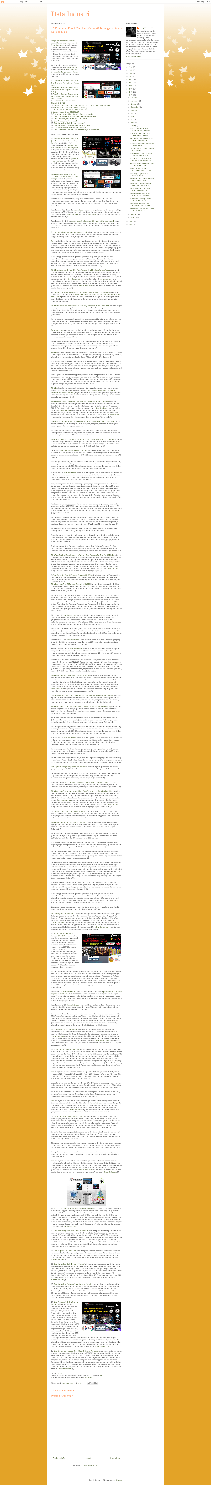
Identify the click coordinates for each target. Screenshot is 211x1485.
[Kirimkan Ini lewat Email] (88, 1383)
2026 (131, 67)
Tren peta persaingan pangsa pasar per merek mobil (69, 232)
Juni (132, 116)
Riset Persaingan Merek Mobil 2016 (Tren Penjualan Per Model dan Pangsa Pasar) (65, 83)
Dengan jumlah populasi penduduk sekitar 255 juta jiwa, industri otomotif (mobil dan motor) (64, 43)
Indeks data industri (73, 279)
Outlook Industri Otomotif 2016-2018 (66, 1049)
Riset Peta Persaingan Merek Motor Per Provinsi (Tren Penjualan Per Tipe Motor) (64, 90)
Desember (134, 98)
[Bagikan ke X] (92, 1383)
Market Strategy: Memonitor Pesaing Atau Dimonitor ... (140, 134)
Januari (133, 217)
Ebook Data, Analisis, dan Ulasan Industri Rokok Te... (142, 210)
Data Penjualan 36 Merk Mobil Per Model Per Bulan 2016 (140, 159)
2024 (131, 73)
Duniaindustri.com (85, 286)
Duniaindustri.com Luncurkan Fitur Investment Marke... (140, 184)
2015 (131, 224)
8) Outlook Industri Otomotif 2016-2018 (65, 112)
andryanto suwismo (147, 28)
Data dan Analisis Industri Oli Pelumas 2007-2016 (70, 110)
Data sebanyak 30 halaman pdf (62, 914)
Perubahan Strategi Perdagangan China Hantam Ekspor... (141, 164)
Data (52, 241)
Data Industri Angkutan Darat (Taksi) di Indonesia (71, 119)
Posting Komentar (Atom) (91, 1465)
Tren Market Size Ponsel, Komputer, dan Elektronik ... (141, 129)
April (132, 123)
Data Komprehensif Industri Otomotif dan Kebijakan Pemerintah (76, 130)
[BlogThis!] (90, 1383)
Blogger (119, 1480)
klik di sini (103, 1375)
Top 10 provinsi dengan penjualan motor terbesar (68, 767)
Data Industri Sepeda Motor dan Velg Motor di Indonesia (73, 114)
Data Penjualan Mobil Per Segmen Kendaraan (70, 127)
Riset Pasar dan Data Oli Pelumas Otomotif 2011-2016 (72, 575)
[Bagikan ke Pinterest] (97, 1383)
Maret (133, 126)
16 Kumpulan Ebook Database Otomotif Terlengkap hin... (141, 154)
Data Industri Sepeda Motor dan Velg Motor (68, 1116)
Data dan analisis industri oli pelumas (64, 1029)
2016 (131, 221)
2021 (131, 83)
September (135, 107)
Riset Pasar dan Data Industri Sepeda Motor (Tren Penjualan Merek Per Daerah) (81, 105)
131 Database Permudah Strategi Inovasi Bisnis (142, 144)
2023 (131, 76)
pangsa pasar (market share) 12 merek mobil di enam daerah (92, 221)
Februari (134, 214)
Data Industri (70, 14)
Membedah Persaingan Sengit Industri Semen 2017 (140, 200)
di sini (60, 1373)
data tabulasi (78, 210)
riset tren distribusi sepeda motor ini (73, 450)
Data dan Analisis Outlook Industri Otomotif (69, 123)
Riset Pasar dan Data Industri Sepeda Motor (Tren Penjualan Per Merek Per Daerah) (83, 695)
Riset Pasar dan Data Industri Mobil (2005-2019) (70, 107)
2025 (131, 70)
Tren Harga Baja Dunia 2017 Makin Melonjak (140, 174)
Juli (132, 113)
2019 (131, 89)
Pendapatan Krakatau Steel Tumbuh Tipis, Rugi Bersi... (140, 195)
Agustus (134, 110)
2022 (131, 80)
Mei (132, 119)
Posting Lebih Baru (59, 1458)
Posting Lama (115, 1458)
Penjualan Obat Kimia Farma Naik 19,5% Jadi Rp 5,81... (142, 179)
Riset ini (54, 352)
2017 (131, 95)
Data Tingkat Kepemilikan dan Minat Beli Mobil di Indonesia (75, 116)
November (134, 101)
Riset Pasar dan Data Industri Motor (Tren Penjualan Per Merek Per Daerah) (91, 782)
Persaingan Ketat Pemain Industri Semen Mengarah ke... (142, 139)
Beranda (88, 1458)
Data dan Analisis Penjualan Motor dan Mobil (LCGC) (72, 125)
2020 (131, 86)
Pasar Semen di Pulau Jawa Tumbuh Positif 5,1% (140, 190)
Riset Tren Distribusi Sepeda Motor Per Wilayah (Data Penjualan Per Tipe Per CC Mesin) (64, 96)
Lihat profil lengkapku (133, 56)
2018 (131, 92)
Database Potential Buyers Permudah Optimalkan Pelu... (141, 205)
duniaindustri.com (73, 67)
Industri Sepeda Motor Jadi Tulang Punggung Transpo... (141, 169)
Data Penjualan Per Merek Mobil (65, 121)
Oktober (134, 104)
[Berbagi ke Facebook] (95, 1383)
